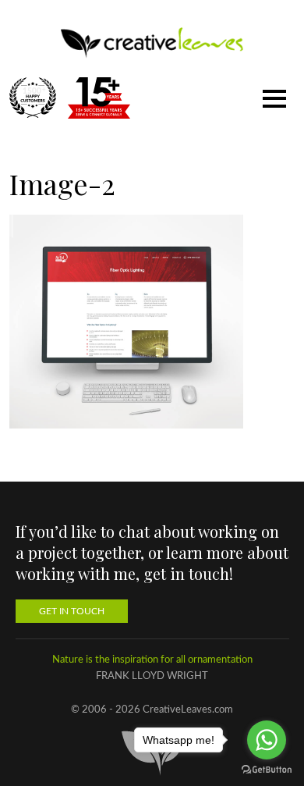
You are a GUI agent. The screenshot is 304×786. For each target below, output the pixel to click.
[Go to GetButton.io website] (267, 770)
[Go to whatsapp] (266, 739)
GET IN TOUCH (71, 611)
